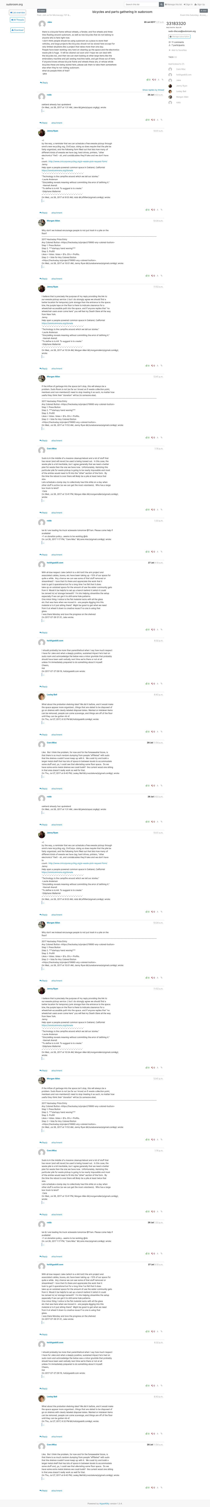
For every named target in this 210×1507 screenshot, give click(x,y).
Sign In (189, 4)
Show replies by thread (153, 90)
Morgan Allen (53, 220)
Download (18, 30)
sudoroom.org (14, 4)
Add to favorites (179, 50)
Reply (45, 82)
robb (49, 94)
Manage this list (174, 4)
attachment (56, 123)
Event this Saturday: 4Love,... (194, 15)
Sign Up (201, 4)
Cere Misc (52, 448)
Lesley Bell (52, 694)
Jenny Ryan (52, 131)
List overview (18, 12)
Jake (49, 22)
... (43, 110)
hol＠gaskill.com (55, 562)
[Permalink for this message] (162, 79)
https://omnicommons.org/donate (57, 170)
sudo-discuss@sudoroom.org (182, 31)
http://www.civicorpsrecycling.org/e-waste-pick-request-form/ (78, 161)
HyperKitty (104, 1503)
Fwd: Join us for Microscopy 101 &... (54, 15)
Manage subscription (180, 36)
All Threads (18, 20)
